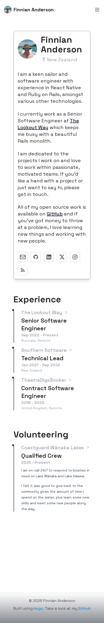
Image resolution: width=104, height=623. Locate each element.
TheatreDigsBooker (43, 380)
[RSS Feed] (23, 270)
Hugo (38, 608)
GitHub (55, 214)
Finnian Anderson (34, 10)
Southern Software (44, 350)
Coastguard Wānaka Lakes (52, 447)
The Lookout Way (41, 312)
